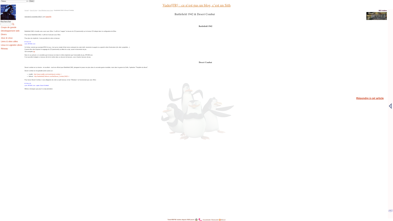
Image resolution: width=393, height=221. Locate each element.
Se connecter (207, 219)
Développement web (10, 31)
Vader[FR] (48, 16)
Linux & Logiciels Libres (11, 45)
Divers (4, 34)
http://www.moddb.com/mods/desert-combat (47, 74)
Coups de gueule (8, 27)
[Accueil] (8, 20)
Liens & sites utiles (9, 41)
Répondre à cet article (370, 98)
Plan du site (214, 219)
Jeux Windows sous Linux (45, 10)
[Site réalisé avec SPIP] (200, 219)
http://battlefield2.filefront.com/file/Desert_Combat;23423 (51, 76)
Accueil (27, 10)
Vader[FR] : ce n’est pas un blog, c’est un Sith (197, 5)
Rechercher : (6, 21)
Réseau (4, 48)
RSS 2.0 (223, 219)
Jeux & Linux (33, 10)
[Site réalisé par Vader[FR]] (196, 219)
